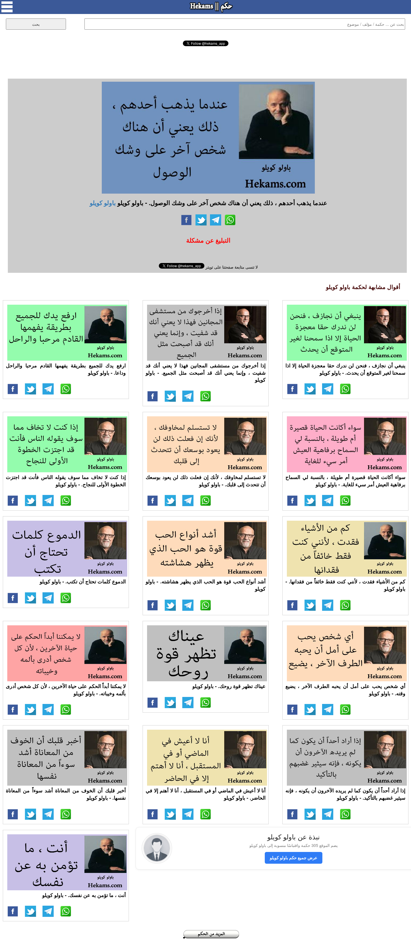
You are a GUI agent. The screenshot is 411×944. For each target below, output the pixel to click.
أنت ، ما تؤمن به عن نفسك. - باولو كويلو (84, 895)
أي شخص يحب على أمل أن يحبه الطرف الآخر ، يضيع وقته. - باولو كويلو (345, 689)
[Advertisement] (205, 61)
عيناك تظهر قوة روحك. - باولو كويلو (229, 686)
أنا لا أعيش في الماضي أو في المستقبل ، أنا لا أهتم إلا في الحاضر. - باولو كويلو (206, 794)
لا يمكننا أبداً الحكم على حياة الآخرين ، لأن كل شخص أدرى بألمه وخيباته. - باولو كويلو (66, 689)
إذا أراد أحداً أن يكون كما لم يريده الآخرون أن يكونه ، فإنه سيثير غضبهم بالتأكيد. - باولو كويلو (345, 794)
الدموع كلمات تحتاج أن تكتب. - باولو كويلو (83, 581)
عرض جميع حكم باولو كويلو (293, 857)
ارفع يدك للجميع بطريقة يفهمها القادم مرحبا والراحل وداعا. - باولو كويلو (66, 369)
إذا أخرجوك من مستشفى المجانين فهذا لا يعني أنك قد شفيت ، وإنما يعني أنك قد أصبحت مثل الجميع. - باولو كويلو (206, 372)
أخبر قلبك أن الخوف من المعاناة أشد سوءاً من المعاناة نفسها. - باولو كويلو (66, 794)
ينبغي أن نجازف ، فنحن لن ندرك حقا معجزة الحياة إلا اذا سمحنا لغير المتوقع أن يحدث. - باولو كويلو (345, 369)
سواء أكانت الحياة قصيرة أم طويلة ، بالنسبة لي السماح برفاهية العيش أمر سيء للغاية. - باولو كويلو (345, 480)
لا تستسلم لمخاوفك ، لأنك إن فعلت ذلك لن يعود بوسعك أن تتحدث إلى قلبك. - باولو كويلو (206, 480)
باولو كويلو (103, 202)
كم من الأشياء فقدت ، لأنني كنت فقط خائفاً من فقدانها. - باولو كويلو (345, 585)
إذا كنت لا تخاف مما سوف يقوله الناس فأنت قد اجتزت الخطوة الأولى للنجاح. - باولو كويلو (66, 480)
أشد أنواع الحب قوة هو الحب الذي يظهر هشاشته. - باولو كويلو (206, 585)
